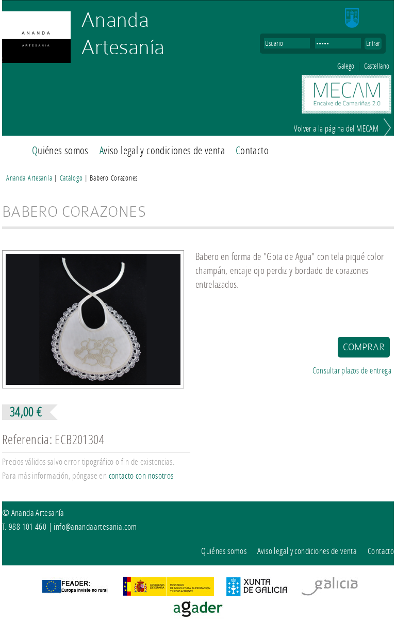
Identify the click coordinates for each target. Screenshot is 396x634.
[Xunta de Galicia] (257, 592)
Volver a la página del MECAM (336, 129)
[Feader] (74, 592)
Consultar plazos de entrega (351, 371)
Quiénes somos (60, 150)
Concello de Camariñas (366, 18)
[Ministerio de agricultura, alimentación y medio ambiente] (168, 592)
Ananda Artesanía (122, 33)
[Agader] (198, 615)
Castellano (377, 66)
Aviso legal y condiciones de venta (162, 150)
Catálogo (72, 178)
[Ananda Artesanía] (36, 37)
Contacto (252, 150)
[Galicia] (329, 592)
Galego (345, 66)
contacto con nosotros (141, 475)
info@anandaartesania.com (95, 527)
